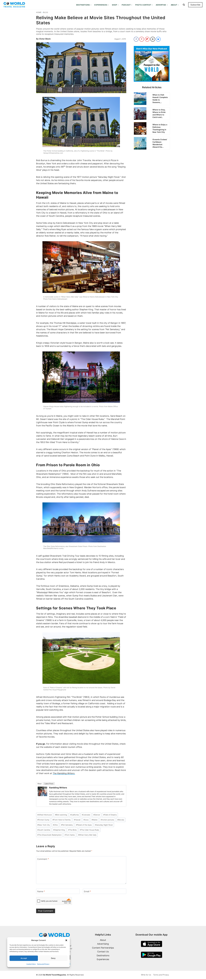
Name (41, 891)
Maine (94, 820)
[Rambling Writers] (42, 791)
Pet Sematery (67, 825)
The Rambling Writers (64, 773)
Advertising (103, 944)
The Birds (72, 830)
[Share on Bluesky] (158, 39)
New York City (43, 825)
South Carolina (43, 830)
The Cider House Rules (89, 830)
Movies (120, 820)
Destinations (103, 955)
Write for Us (146, 975)
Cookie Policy (31, 964)
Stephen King (59, 830)
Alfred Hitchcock (44, 815)
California (74, 815)
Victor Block (45, 39)
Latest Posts (49, 784)
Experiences (103, 959)
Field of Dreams (110, 815)
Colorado (86, 815)
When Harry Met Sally (87, 835)
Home (38, 12)
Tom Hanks (70, 835)
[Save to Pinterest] (141, 39)
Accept (24, 958)
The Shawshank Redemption (49, 835)
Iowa (85, 820)
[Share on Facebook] (136, 39)
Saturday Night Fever (104, 825)
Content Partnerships (103, 947)
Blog (45, 12)
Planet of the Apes (84, 825)
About (39, 784)
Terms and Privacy (43, 964)
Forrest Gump (43, 820)
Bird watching (61, 815)
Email (87, 891)
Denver (96, 815)
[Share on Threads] (152, 39)
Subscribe (195, 4)
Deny (53, 958)
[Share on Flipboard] (147, 39)
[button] (66, 940)
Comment (43, 859)
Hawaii (77, 820)
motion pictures (107, 820)
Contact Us (103, 951)
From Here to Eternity (61, 820)
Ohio (55, 825)
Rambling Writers (58, 787)
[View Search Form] (184, 5)
